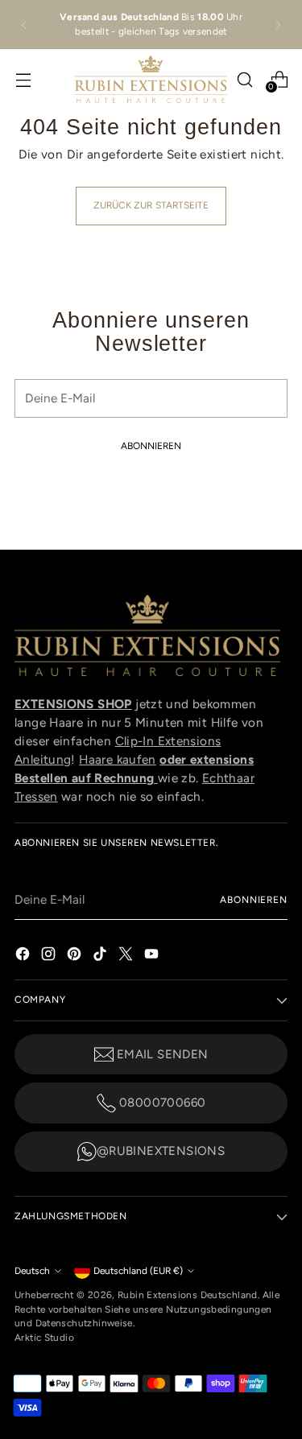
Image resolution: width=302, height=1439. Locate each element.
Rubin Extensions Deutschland (188, 1295)
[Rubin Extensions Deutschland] (150, 79)
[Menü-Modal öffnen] (22, 79)
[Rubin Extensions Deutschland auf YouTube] (153, 953)
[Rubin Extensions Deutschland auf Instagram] (50, 953)
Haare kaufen (117, 759)
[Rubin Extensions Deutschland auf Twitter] (127, 953)
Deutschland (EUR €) (138, 1270)
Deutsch (32, 1270)
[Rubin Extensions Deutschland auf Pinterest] (75, 953)
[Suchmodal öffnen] (244, 79)
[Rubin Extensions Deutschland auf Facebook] (24, 953)
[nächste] (278, 24)
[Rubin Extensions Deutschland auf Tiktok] (101, 953)
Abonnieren (254, 899)
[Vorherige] (24, 24)
